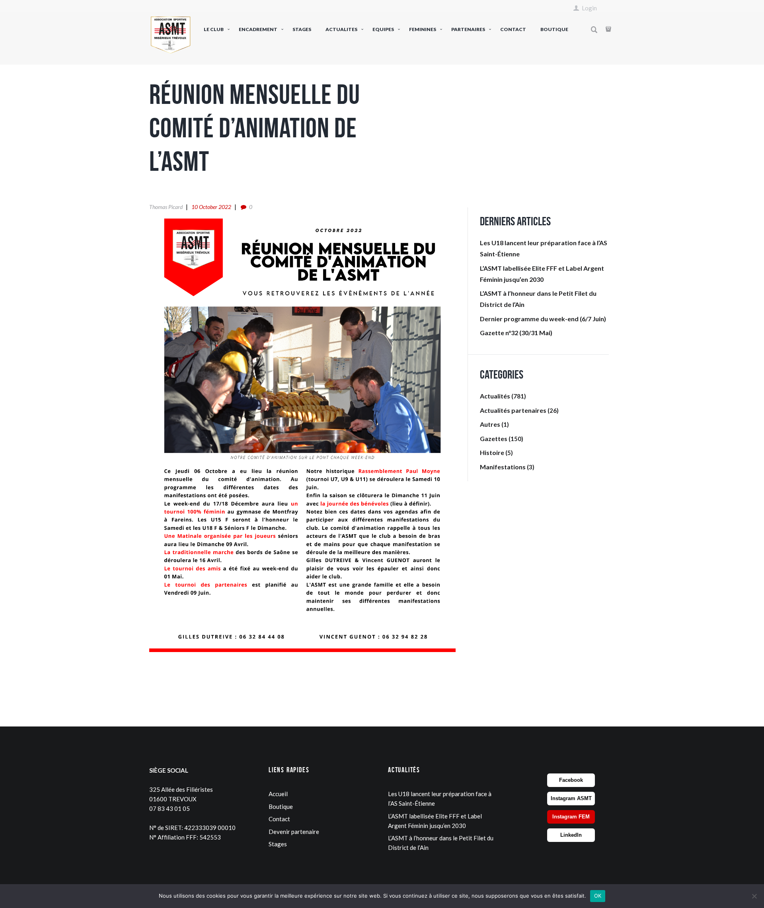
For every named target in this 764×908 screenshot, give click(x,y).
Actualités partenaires (513, 410)
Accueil (278, 793)
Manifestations (503, 467)
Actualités (495, 396)
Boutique (281, 806)
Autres (490, 424)
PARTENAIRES (468, 29)
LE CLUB (214, 29)
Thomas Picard (166, 206)
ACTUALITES (341, 29)
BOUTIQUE (554, 29)
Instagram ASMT (571, 798)
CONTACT (513, 29)
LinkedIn (571, 835)
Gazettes (493, 438)
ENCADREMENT (258, 29)
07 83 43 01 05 (169, 808)
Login (589, 8)
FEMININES (422, 29)
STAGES (301, 29)
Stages (278, 843)
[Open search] (594, 30)
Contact (279, 818)
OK (598, 895)
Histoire (492, 452)
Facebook (571, 780)
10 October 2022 (211, 206)
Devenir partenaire (294, 831)
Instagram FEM (571, 817)
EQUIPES (383, 29)
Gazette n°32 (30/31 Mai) (516, 332)
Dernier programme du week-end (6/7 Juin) (543, 318)
